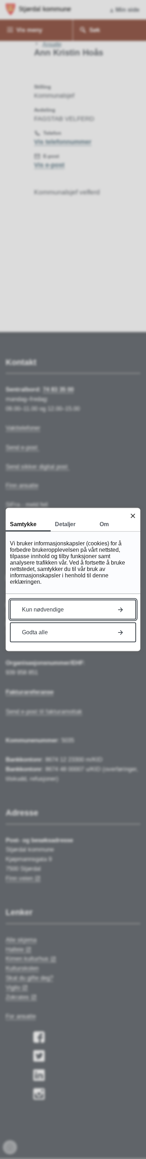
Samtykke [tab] (23, 524)
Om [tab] (104, 524)
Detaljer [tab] (65, 524)
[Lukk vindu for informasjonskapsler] (132, 515)
